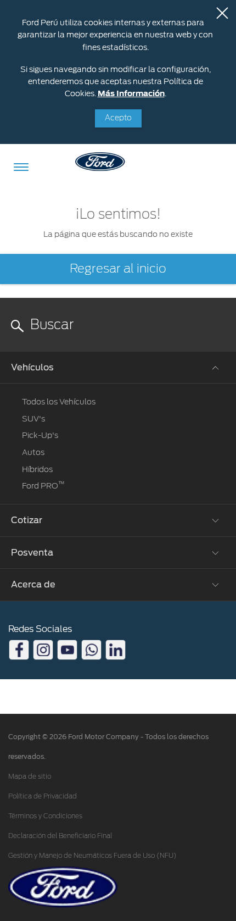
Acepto (118, 118)
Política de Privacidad (42, 796)
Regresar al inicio (118, 269)
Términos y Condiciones (45, 816)
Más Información (131, 93)
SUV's (33, 418)
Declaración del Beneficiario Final (60, 836)
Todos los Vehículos (58, 401)
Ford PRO (43, 485)
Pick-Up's (40, 435)
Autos (33, 452)
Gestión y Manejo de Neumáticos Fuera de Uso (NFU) (92, 855)
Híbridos (37, 469)
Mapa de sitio (29, 776)
